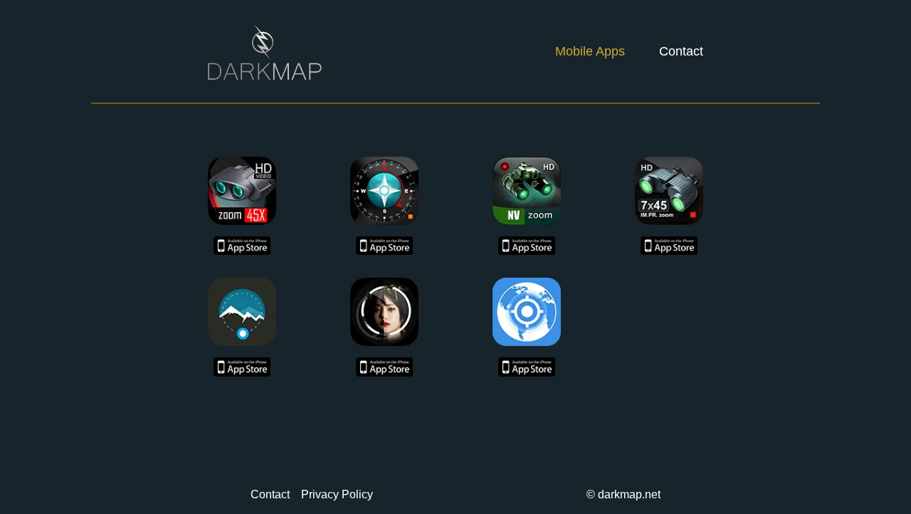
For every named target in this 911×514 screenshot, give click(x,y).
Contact (681, 51)
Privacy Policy (337, 494)
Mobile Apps (590, 51)
